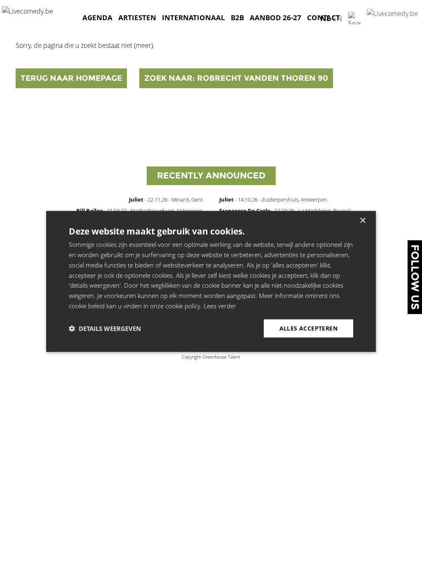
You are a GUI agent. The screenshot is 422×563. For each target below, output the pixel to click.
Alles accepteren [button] (308, 328)
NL (325, 18)
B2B (237, 17)
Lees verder (220, 306)
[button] (105, 328)
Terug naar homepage (71, 78)
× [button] (362, 221)
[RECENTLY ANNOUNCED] (211, 186)
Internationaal (193, 17)
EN (337, 18)
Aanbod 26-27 (275, 17)
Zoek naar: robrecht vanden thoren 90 (236, 78)
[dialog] (211, 281)
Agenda (97, 17)
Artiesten (137, 17)
